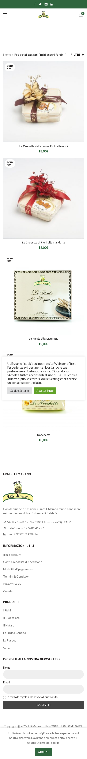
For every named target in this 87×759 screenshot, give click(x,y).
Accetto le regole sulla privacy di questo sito (32, 697)
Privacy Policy (12, 584)
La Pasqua (9, 640)
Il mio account (12, 554)
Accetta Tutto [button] (45, 390)
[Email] (46, 4)
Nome (6, 667)
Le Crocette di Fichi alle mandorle (43, 242)
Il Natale (8, 625)
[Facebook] (35, 4)
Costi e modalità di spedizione (22, 562)
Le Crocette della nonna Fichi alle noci (43, 146)
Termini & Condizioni (16, 576)
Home (7, 54)
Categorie (41, 40)
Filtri (75, 54)
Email (6, 682)
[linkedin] (51, 4)
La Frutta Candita (14, 633)
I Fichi (7, 610)
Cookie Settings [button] (19, 390)
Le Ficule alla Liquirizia (43, 338)
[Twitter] (40, 4)
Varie (6, 648)
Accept (43, 751)
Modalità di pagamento (18, 569)
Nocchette (43, 435)
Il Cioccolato (11, 617)
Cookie (7, 591)
